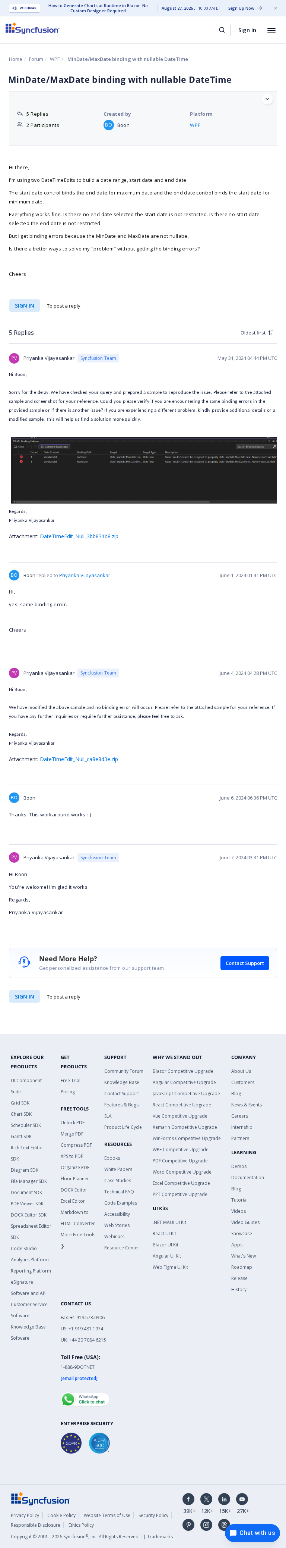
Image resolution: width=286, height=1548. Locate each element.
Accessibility (117, 1214)
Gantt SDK (21, 1136)
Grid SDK (20, 1103)
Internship (241, 1127)
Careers (239, 1116)
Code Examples (120, 1203)
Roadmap (241, 1267)
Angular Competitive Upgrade (184, 1082)
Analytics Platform (30, 1259)
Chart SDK (21, 1114)
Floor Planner (75, 1178)
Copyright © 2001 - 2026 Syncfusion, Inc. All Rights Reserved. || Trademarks (92, 1536)
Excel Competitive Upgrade (181, 1183)
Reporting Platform (31, 1271)
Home (15, 59)
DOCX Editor (74, 1190)
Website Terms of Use (107, 1515)
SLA (108, 1116)
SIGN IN (24, 996)
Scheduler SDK (26, 1125)
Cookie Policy (61, 1515)
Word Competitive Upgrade (182, 1172)
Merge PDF (72, 1134)
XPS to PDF (72, 1156)
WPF (55, 59)
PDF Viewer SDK (27, 1203)
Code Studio (24, 1248)
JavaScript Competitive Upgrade (186, 1093)
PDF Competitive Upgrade (180, 1161)
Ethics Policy (81, 1525)
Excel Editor (73, 1201)
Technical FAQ (119, 1192)
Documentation (247, 1177)
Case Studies (117, 1180)
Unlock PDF (73, 1122)
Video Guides (245, 1222)
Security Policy (153, 1515)
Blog (236, 1093)
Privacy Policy (25, 1515)
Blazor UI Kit (165, 1245)
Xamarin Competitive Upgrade (185, 1127)
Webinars (114, 1236)
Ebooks (112, 1158)
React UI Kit (164, 1233)
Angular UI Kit (167, 1256)
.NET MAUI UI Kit (169, 1222)
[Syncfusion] (40, 1498)
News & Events (246, 1105)
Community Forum (123, 1071)
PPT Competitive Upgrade (180, 1194)
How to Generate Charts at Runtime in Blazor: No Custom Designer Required (98, 8)
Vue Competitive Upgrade (180, 1116)
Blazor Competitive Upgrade (183, 1071)
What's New (243, 1256)
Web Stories (117, 1225)
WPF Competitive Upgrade (181, 1149)
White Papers (118, 1169)
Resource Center (121, 1248)
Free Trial (70, 1080)
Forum (36, 59)
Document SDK (26, 1192)
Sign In (247, 30)
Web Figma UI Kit (170, 1267)
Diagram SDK (24, 1170)
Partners (240, 1138)
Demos (239, 1166)
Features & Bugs (121, 1105)
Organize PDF (75, 1167)
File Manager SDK (29, 1181)
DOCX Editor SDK (29, 1215)
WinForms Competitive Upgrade (187, 1138)
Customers (242, 1082)
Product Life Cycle (123, 1127)
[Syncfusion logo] (33, 28)
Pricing (68, 1091)
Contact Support (245, 963)
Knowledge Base (121, 1082)
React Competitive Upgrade (182, 1105)
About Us (241, 1071)
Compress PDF (76, 1145)
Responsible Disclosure (35, 1525)
